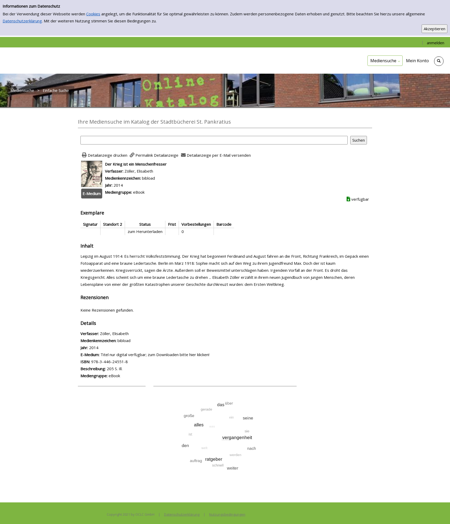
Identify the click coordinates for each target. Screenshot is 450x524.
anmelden (435, 42)
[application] (385, 60)
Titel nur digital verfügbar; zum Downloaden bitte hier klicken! (155, 354)
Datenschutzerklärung (22, 20)
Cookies (93, 13)
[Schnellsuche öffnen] (438, 61)
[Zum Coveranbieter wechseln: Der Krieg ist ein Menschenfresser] (91, 173)
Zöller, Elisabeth (138, 171)
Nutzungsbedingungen (227, 514)
